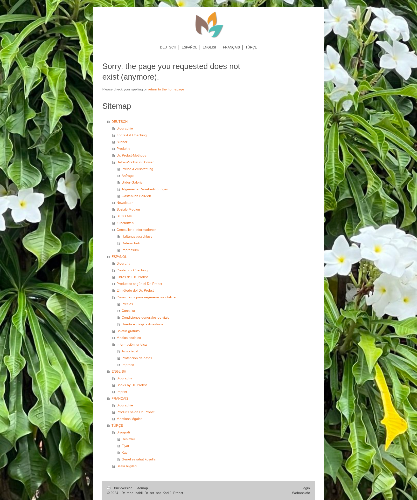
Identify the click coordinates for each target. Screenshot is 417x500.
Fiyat (125, 446)
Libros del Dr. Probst (132, 277)
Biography (124, 378)
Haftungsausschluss (137, 236)
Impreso (128, 365)
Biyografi (123, 432)
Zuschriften (125, 223)
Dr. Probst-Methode (131, 155)
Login (305, 488)
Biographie (125, 128)
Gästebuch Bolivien (136, 196)
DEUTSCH (119, 121)
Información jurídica (132, 344)
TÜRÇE (117, 425)
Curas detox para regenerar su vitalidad (147, 297)
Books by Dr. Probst (132, 385)
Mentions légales (129, 419)
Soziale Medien (128, 209)
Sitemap (141, 488)
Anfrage (128, 176)
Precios (127, 304)
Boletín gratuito (128, 331)
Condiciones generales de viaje (145, 317)
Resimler (128, 439)
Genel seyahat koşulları (140, 459)
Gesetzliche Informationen (137, 230)
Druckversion (122, 488)
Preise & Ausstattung (137, 169)
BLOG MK (124, 216)
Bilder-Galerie (132, 182)
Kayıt (125, 452)
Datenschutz (131, 243)
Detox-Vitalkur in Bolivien (135, 162)
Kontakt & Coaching (132, 135)
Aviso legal (130, 351)
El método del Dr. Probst (135, 290)
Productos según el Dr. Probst (139, 284)
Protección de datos (137, 358)
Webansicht (301, 493)
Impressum (130, 250)
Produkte (123, 149)
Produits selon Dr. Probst (135, 412)
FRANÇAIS (119, 398)
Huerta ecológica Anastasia (142, 324)
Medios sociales (129, 338)
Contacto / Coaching (132, 270)
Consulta (128, 311)
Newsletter (125, 203)
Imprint (122, 392)
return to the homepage (166, 89)
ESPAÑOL (119, 257)
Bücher (122, 142)
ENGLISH (118, 371)
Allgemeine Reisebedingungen (145, 189)
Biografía (123, 263)
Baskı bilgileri (127, 466)
